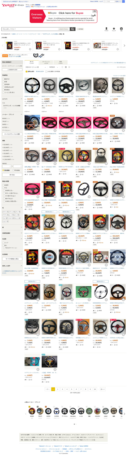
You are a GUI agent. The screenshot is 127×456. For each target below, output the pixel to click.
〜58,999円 (7, 150)
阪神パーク (119, 1)
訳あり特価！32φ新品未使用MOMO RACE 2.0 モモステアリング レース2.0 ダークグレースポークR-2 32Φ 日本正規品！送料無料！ (118, 167)
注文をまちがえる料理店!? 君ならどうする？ (15, 1)
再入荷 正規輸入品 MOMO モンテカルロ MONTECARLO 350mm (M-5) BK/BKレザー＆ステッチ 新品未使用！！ (83, 167)
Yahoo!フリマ (58, 446)
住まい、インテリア (89, 437)
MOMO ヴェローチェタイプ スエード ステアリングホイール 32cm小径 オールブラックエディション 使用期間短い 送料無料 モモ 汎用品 (100, 200)
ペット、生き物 (99, 437)
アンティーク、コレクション (95, 434)
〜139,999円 (7, 156)
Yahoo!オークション (45, 446)
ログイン (28, 6)
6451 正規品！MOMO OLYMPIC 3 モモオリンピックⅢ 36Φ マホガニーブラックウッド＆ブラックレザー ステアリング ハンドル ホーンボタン (49, 133)
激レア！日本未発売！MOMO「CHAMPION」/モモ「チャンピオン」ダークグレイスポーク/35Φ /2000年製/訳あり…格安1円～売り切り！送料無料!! (49, 167)
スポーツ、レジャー (26, 437)
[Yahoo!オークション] (13, 4)
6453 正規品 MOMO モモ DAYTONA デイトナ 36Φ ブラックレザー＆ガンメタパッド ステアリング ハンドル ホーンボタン (100, 133)
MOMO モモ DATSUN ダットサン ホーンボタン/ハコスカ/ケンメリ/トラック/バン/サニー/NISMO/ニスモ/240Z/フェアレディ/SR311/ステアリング (49, 268)
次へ (124, 45)
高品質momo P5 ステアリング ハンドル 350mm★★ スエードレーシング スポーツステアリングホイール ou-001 (100, 96)
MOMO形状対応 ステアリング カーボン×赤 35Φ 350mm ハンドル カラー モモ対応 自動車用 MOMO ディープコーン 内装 (83, 200)
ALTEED (5, 127)
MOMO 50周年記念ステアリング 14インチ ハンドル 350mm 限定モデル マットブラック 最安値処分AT (66, 337)
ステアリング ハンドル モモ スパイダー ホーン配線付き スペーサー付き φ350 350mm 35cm (32, 372)
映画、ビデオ (62, 434)
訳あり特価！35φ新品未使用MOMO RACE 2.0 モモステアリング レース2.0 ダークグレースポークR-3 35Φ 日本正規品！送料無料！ (49, 200)
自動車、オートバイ (17, 34)
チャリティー (87, 440)
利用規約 (64, 449)
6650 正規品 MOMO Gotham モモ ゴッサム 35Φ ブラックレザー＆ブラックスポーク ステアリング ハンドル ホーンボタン (66, 133)
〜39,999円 (7, 147)
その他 (93, 440)
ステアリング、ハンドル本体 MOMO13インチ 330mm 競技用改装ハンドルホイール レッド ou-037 (32, 303)
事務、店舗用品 (25, 440)
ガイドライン (88, 449)
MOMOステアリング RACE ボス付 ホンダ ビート (118, 268)
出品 (121, 30)
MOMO (6, 118)
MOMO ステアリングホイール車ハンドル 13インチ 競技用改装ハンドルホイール (49, 96)
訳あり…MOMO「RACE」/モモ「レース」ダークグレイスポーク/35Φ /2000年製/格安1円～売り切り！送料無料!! (118, 133)
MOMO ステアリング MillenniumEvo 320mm (83, 233)
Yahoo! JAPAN (94, 1)
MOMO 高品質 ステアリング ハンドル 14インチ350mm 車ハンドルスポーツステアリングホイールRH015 (66, 268)
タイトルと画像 (62, 67)
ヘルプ (101, 1)
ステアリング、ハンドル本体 (50, 34)
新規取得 (37, 4)
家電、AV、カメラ (43, 434)
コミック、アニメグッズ (72, 440)
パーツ (25, 34)
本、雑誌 (55, 434)
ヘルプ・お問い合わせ (81, 451)
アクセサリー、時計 (56, 437)
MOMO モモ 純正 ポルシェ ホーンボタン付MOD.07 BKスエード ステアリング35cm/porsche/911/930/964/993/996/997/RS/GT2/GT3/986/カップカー (32, 96)
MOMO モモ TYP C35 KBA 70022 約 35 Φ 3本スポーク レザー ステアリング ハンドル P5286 (66, 167)
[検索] (123, 1)
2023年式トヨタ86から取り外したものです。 (118, 337)
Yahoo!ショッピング (71, 446)
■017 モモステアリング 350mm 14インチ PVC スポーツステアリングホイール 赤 (66, 303)
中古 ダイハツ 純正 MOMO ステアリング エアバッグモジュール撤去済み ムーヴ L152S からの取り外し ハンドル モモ (83, 268)
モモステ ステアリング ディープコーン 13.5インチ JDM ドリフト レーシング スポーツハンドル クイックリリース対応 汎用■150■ (32, 233)
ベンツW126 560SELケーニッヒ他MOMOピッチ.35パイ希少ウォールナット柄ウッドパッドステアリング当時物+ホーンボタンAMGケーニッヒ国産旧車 (32, 133)
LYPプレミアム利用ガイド (75, 449)
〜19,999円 (7, 144)
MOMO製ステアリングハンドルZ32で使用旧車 (83, 337)
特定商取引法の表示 (46, 451)
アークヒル (6, 130)
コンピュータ (34, 434)
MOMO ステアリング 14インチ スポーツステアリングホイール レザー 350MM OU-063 (100, 233)
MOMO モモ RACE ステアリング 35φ (118, 200)
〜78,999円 (7, 153)
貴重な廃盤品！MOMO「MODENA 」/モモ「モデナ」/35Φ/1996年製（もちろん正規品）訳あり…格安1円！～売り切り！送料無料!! (32, 167)
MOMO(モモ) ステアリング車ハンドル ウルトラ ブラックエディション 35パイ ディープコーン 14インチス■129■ (32, 337)
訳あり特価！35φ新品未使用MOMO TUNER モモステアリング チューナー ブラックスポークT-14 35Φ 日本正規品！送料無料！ (66, 200)
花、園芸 (32, 440)
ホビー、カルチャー (82, 434)
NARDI (5, 124)
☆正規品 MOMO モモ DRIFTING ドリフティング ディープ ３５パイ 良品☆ (49, 372)
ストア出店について (58, 451)
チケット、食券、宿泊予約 (42, 440)
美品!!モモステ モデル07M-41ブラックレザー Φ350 (100, 268)
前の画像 (26, 414)
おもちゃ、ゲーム (70, 434)
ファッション (46, 437)
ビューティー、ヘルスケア (69, 437)
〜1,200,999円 (8, 159)
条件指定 (80, 29)
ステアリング (32, 34)
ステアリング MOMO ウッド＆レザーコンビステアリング (100, 337)
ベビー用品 (53, 440)
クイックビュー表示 (69, 67)
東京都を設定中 (40, 71)
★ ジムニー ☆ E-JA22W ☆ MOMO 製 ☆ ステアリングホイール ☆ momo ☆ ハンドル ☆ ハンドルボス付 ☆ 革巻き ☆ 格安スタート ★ (83, 303)
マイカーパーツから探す (15, 56)
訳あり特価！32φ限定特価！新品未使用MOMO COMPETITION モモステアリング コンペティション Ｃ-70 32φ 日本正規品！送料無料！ (32, 268)
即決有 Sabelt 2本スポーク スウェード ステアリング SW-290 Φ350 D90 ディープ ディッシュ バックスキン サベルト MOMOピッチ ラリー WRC (83, 96)
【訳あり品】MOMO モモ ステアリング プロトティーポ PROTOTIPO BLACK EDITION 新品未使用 (100, 167)
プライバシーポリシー (41, 449)
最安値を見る (49, 211)
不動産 (81, 440)
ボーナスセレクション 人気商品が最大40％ (45, 6)
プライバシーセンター (54, 449)
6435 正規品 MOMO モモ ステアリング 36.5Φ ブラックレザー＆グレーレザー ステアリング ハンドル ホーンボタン (83, 133)
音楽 (50, 434)
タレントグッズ (61, 440)
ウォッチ (114, 30)
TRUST (5, 121)
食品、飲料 (80, 437)
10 (95, 389)
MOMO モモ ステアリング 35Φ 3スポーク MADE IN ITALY (66, 233)
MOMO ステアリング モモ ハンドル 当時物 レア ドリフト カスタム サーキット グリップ (49, 233)
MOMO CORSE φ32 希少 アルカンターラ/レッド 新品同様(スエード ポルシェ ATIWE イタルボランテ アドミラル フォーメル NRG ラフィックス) (118, 303)
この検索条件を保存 (12, 69)
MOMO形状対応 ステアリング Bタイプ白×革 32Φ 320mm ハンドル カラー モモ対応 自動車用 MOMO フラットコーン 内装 (100, 303)
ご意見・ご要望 (69, 451)
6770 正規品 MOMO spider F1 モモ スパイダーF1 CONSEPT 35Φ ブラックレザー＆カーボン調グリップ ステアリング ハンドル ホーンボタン (32, 200)
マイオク (106, 30)
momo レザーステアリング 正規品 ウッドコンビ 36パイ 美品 (49, 303)
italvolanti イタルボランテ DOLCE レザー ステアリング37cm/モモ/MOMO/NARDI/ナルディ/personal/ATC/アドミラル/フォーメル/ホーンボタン (66, 96)
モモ (39, 34)
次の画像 (124, 414)
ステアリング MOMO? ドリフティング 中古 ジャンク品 (118, 96)
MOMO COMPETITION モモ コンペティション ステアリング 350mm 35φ (49, 337)
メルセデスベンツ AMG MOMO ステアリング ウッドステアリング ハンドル (118, 233)
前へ (3, 45)
